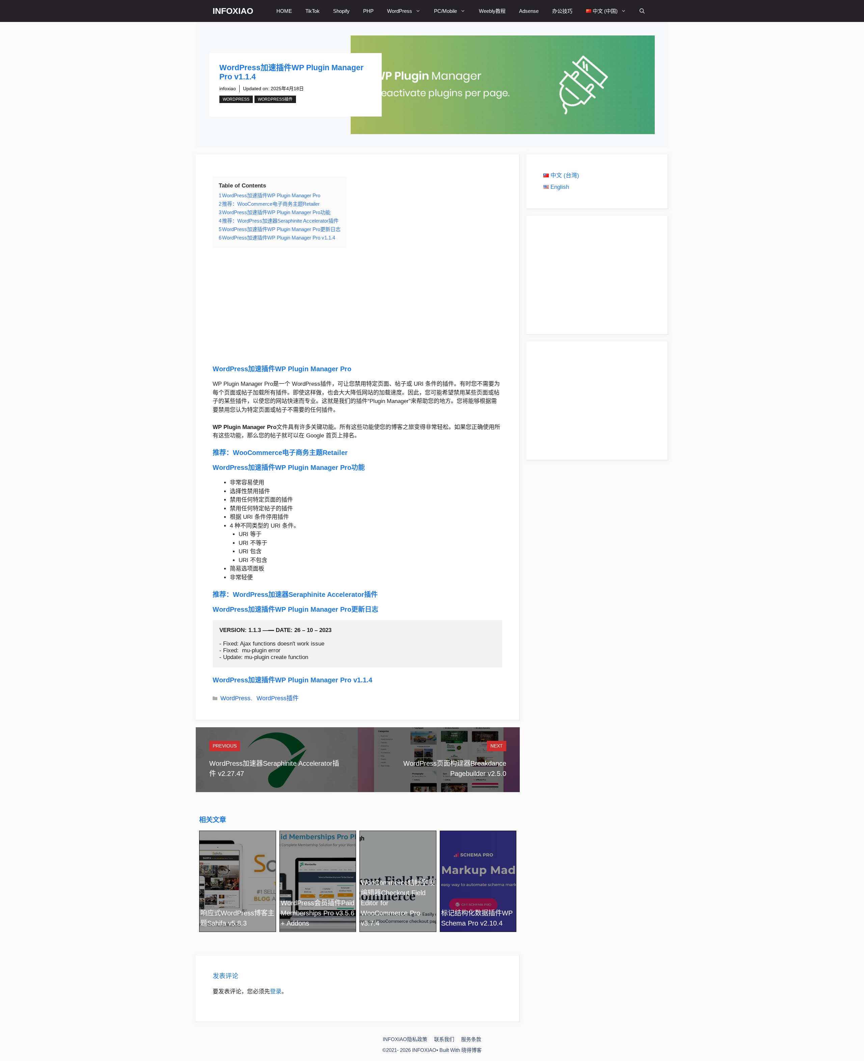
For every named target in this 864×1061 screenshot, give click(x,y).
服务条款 (471, 1039)
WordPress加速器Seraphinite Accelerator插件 (305, 594)
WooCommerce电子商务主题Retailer (290, 452)
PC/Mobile (445, 11)
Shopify (341, 11)
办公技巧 (562, 11)
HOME (284, 11)
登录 (275, 991)
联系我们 (444, 1039)
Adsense (529, 11)
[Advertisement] (357, 306)
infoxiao (227, 88)
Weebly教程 (492, 11)
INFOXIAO (233, 11)
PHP (368, 11)
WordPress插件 (275, 99)
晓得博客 (471, 1050)
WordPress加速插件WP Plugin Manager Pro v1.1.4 (292, 680)
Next (496, 746)
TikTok (312, 11)
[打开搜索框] (642, 11)
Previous (225, 746)
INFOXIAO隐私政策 (405, 1039)
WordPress (399, 11)
